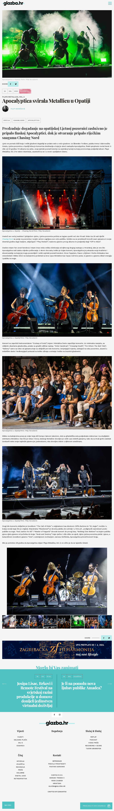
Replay (93, 737)
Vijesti (20, 731)
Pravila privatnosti (57, 764)
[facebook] (10, 84)
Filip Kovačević (18, 109)
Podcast (93, 740)
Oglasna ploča (20, 740)
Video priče (93, 743)
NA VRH (7, 805)
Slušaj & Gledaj (94, 731)
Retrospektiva (20, 778)
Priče (20, 770)
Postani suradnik (57, 767)
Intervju (20, 761)
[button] (3, 622)
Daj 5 (20, 743)
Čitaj (20, 755)
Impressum (57, 761)
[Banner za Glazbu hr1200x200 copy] (57, 650)
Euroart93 (61, 792)
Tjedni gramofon (93, 748)
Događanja (57, 731)
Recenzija (20, 767)
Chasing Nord (7, 239)
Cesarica (20, 746)
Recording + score (93, 746)
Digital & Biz (20, 776)
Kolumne (20, 773)
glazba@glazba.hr (57, 786)
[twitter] (15, 84)
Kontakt (57, 755)
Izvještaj (20, 764)
